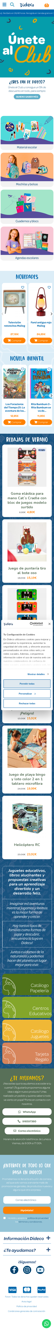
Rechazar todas (27, 703)
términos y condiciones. (30, 1221)
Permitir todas (27, 683)
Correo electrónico (29, 1130)
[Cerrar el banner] (49, 624)
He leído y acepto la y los (29, 1219)
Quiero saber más (27, 96)
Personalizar (25, 693)
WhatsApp (29, 1111)
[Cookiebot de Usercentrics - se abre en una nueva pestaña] (31, 624)
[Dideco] (27, 4)
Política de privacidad (26, 1306)
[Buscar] (11, 5)
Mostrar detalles (36, 674)
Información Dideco (24, 1238)
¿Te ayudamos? (20, 1250)
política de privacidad (37, 1218)
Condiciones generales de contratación (26, 1311)
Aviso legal (27, 1301)
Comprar (16, 340)
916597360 (29, 1121)
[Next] (51, 314)
